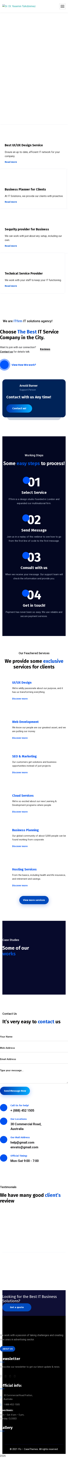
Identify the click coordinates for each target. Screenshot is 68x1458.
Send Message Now (15, 1090)
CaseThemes (31, 1449)
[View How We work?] (4, 364)
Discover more (20, 698)
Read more (11, 162)
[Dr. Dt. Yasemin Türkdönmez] (19, 6)
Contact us (6, 351)
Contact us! (19, 408)
